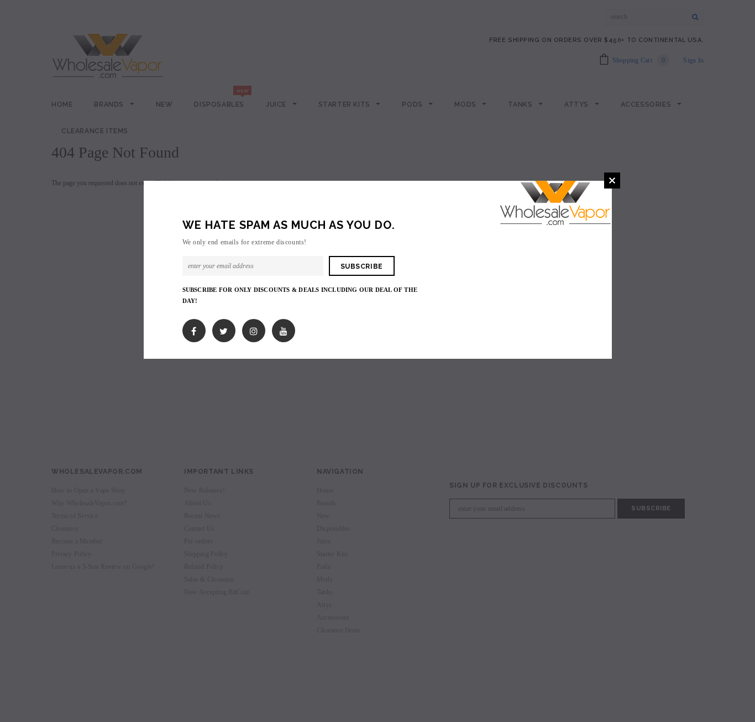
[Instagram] (254, 328)
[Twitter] (223, 328)
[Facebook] (193, 328)
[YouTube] (283, 328)
